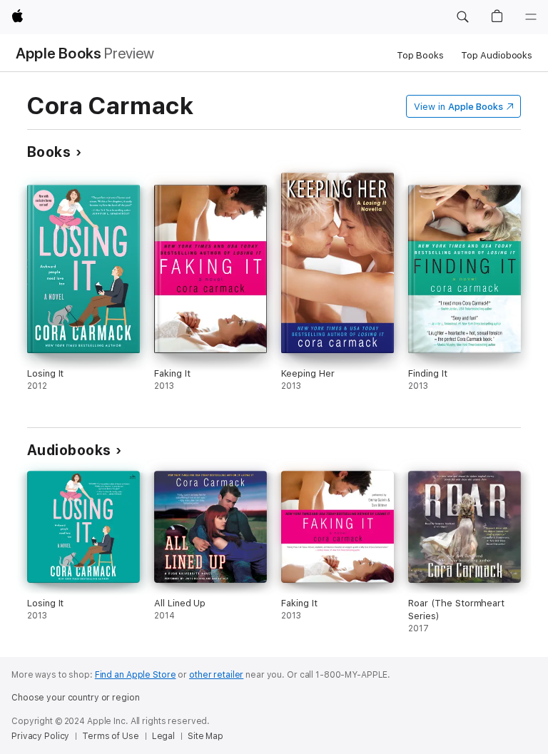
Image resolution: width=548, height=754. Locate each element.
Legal (163, 736)
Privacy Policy (40, 736)
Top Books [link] (420, 55)
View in (458, 106)
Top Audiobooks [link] (496, 55)
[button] (462, 17)
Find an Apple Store (135, 675)
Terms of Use (110, 736)
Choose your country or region (75, 698)
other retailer (216, 675)
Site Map (205, 736)
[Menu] (531, 17)
